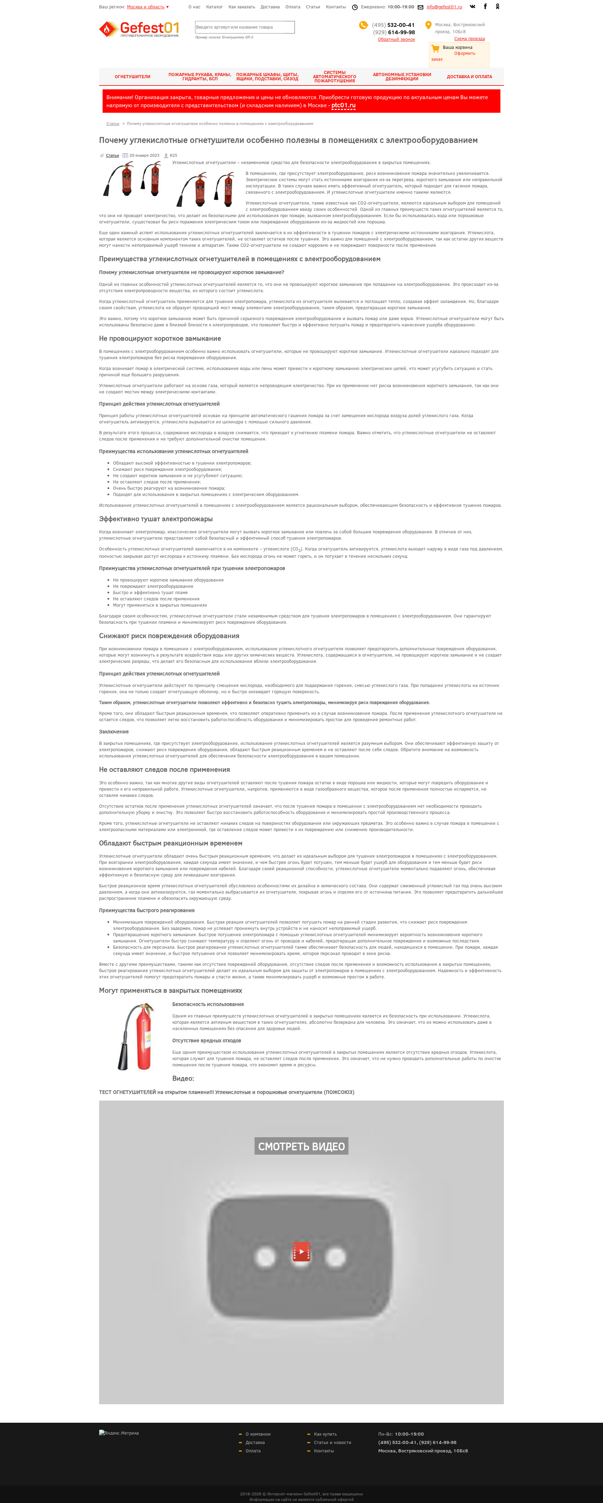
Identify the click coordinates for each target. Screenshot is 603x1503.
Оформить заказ (453, 56)
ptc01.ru (344, 105)
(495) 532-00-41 (397, 1442)
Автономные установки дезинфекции (402, 76)
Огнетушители (132, 76)
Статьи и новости (332, 1442)
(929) (394, 32)
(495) (393, 24)
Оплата (292, 6)
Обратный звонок (396, 39)
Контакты (336, 6)
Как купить (325, 1434)
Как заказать (242, 6)
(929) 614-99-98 (437, 1442)
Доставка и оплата (469, 76)
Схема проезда (469, 38)
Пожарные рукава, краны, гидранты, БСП (200, 76)
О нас (194, 6)
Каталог (214, 6)
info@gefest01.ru (444, 6)
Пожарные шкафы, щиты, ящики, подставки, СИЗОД (267, 76)
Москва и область (145, 6)
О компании (258, 1434)
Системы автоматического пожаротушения (334, 76)
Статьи (313, 6)
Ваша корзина (457, 47)
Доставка (270, 6)
